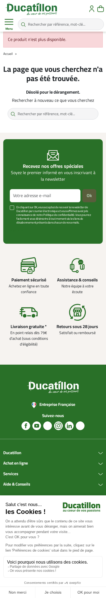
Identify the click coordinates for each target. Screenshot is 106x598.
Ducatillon (12, 453)
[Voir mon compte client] (91, 8)
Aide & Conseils (16, 484)
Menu (9, 28)
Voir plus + (18, 230)
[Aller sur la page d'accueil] (31, 8)
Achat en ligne (15, 463)
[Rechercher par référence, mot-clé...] (23, 24)
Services (10, 474)
